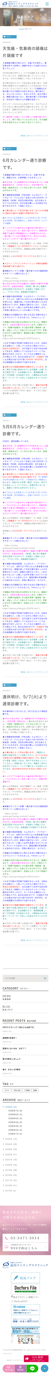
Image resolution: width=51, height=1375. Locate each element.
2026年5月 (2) (15, 1118)
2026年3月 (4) (15, 1126)
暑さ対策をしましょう (12, 1059)
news (8, 148)
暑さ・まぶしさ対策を (12, 1069)
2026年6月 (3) (15, 1114)
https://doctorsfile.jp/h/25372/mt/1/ (21, 338)
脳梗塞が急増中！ (10, 1038)
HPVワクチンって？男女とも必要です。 (19, 1027)
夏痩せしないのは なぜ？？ (14, 1048)
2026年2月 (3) (15, 1130)
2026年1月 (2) (15, 1134)
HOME (21, 29)
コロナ (7, 1090)
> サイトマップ (7, 1353)
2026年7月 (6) (15, 1111)
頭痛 (35, 1090)
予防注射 (17, 1090)
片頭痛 (27, 1090)
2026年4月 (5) (15, 1122)
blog (8, 36)
